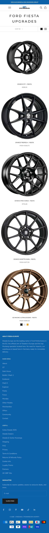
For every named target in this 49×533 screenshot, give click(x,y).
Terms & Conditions (9, 453)
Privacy (5, 449)
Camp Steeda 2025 (9, 430)
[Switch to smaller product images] (45, 28)
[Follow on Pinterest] (16, 510)
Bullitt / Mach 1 (8, 375)
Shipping (5, 442)
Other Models (7, 403)
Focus (4, 395)
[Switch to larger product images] (41, 28)
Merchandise (7, 407)
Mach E (5, 383)
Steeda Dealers (8, 434)
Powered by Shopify (31, 517)
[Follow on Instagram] (10, 510)
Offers (4, 410)
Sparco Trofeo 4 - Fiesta (24, 142)
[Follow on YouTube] (22, 510)
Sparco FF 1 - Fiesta (24, 84)
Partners (5, 469)
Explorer (5, 387)
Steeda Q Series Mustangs (12, 438)
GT (3, 367)
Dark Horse (6, 371)
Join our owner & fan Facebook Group (24, 2)
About (4, 363)
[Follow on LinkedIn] (34, 510)
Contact (5, 418)
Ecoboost (5, 379)
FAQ (4, 446)
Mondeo (5, 399)
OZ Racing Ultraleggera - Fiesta (24, 317)
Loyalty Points (7, 465)
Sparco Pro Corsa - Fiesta (24, 201)
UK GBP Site (7, 473)
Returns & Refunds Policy (11, 457)
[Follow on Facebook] (3, 510)
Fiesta (4, 391)
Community (6, 414)
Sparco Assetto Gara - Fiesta (24, 259)
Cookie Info (6, 461)
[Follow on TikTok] (28, 510)
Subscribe (10, 501)
